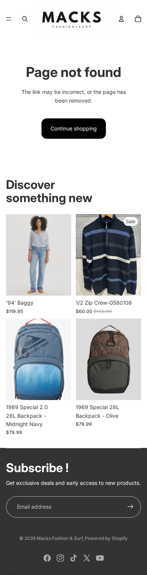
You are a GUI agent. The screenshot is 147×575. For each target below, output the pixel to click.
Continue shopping (74, 128)
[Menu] (8, 19)
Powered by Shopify (106, 538)
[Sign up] (130, 507)
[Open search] (25, 19)
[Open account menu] (121, 19)
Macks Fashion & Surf (60, 538)
